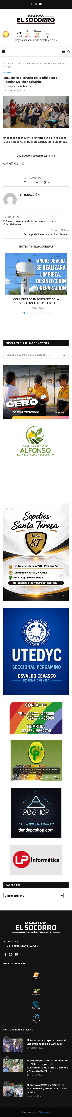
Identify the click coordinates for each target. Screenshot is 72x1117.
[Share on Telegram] (45, 182)
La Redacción (23, 86)
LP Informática (44, 1108)
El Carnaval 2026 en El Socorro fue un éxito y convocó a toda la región (47, 1085)
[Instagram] (36, 4)
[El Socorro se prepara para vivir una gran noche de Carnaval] (13, 1041)
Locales (7, 72)
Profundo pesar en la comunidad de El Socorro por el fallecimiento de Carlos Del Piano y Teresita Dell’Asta (47, 1062)
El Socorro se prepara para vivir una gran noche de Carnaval (47, 1038)
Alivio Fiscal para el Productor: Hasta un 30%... (36, 299)
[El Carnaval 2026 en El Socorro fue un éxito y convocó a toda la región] (13, 1086)
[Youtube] (40, 4)
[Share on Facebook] (33, 182)
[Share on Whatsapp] (41, 182)
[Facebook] (31, 4)
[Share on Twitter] (37, 182)
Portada (7, 63)
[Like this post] (27, 182)
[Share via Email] (49, 182)
